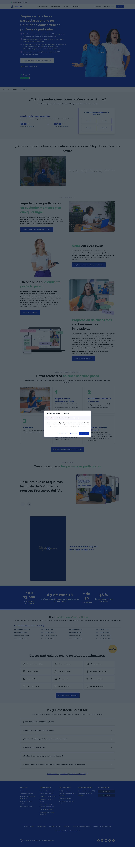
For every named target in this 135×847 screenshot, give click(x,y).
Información (76, 418)
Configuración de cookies (63, 418)
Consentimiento (50, 418)
